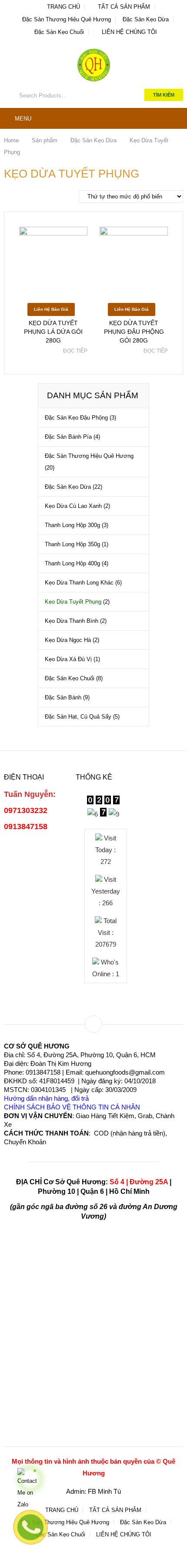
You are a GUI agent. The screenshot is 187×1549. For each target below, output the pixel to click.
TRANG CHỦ (62, 7)
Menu (23, 118)
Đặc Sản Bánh (63, 697)
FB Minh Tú (104, 1491)
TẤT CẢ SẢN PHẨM (123, 7)
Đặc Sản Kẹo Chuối (59, 32)
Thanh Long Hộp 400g (72, 563)
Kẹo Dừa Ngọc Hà (68, 640)
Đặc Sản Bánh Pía (68, 436)
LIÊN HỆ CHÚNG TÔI (128, 32)
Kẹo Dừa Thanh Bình (71, 621)
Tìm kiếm (163, 94)
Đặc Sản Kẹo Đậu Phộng (76, 417)
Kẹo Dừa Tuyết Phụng (73, 601)
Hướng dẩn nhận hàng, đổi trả (46, 1098)
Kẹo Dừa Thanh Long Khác (79, 582)
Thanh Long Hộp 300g (72, 525)
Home (11, 140)
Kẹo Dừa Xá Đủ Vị (68, 659)
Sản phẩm (44, 140)
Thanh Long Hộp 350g (72, 544)
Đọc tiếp (75, 351)
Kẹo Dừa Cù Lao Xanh (73, 506)
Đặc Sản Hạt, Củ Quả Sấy (78, 716)
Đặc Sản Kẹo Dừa (146, 19)
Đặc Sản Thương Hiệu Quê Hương (66, 19)
